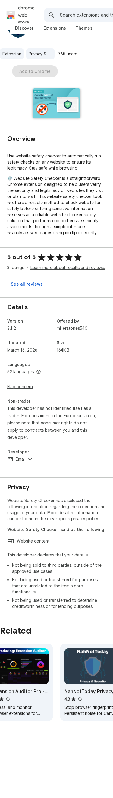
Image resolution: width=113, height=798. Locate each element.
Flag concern (20, 386)
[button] (56, 104)
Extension (11, 54)
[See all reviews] (26, 284)
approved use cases (32, 571)
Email (21, 459)
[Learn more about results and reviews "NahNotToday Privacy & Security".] (79, 699)
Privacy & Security (42, 54)
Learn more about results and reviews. (67, 267)
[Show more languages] (38, 372)
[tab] (24, 28)
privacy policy (84, 518)
